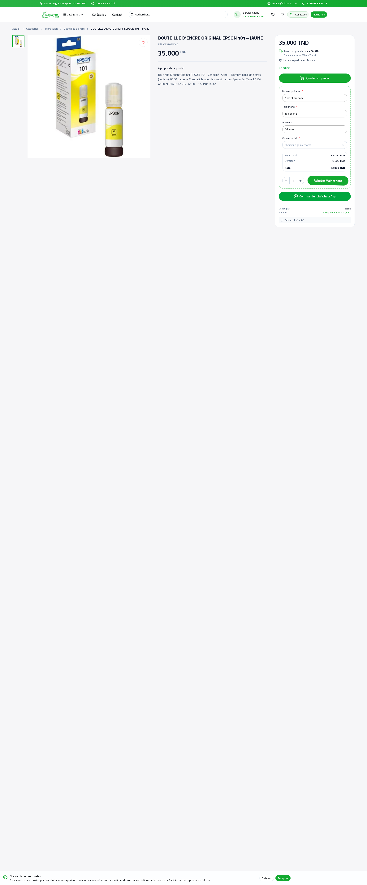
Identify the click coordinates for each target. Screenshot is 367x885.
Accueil (16, 28)
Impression (51, 29)
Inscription (319, 14)
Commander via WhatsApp (317, 196)
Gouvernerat (291, 138)
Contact (117, 14)
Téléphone (289, 107)
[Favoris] (273, 14)
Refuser (266, 878)
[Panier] (282, 14)
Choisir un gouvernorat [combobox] (298, 144)
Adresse (288, 122)
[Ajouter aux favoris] (143, 42)
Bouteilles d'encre (74, 29)
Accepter (283, 878)
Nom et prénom (292, 91)
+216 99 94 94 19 (317, 3)
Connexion (301, 14)
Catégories (99, 14)
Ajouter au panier (317, 78)
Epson (348, 208)
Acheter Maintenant (327, 180)
